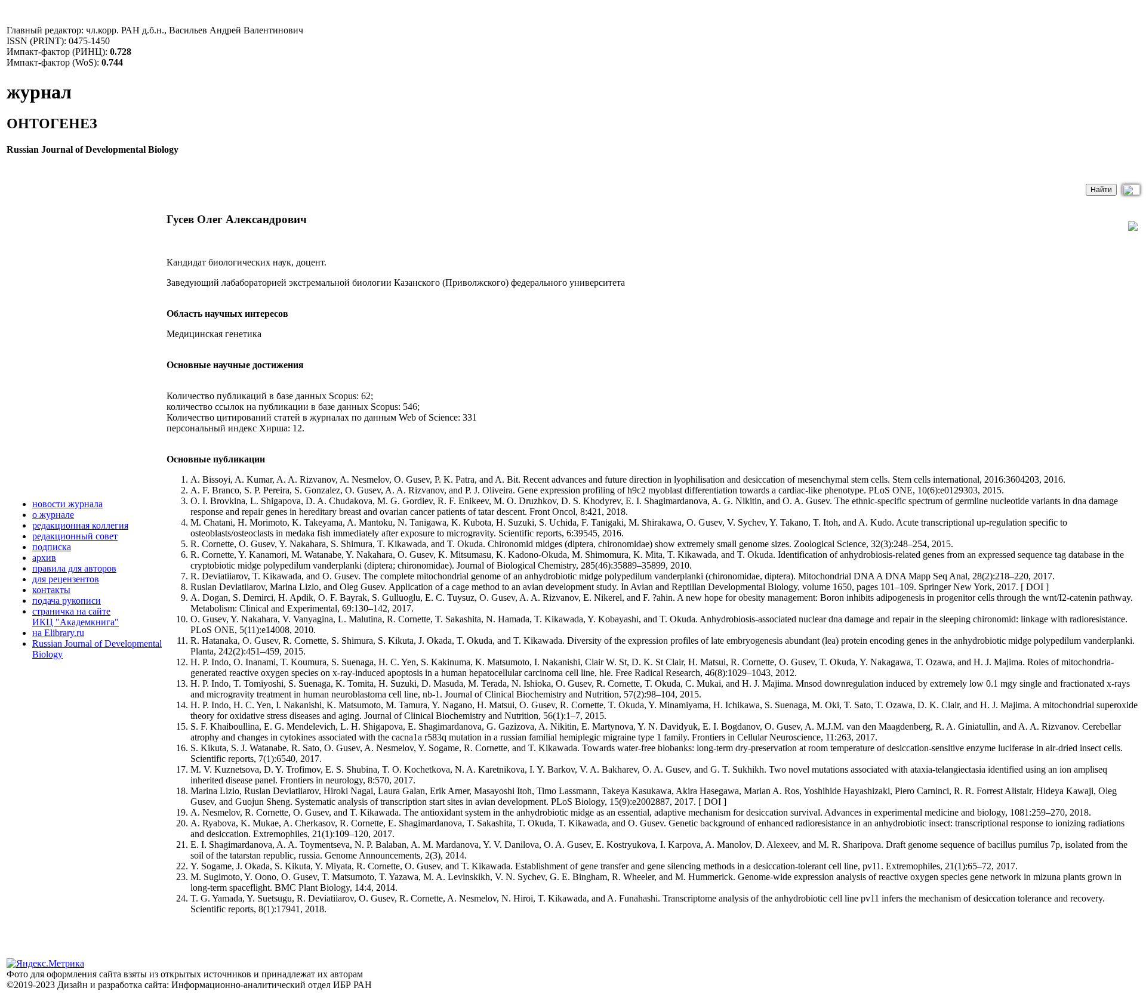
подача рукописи (66, 600)
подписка (51, 547)
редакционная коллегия (80, 525)
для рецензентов (65, 579)
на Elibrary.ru (58, 633)
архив (44, 557)
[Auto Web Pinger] (1123, 991)
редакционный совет (75, 536)
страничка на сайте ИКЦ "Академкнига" (75, 616)
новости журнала (67, 504)
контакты (51, 590)
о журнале (53, 515)
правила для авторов (74, 568)
